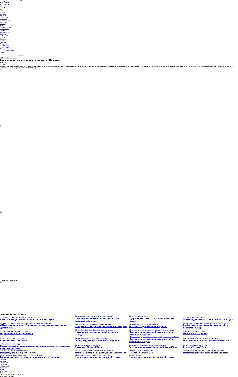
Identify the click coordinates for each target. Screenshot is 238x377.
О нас (2, 10)
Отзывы (2, 52)
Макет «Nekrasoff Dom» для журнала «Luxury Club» (101, 353)
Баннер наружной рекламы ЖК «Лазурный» (97, 340)
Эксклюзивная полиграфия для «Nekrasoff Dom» (153, 347)
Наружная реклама (6, 27)
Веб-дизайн (3, 15)
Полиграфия (4, 17)
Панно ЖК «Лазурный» (195, 333)
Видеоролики (4, 47)
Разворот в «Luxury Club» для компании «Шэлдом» (101, 326)
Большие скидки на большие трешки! (148, 326)
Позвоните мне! (5, 7)
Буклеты (2, 37)
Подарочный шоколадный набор (16, 333)
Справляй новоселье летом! (14, 340)
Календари (3, 42)
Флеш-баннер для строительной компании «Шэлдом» (27, 319)
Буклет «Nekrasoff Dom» (195, 347)
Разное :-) (3, 24)
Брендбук (3, 34)
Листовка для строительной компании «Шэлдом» (208, 319)
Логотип (2, 30)
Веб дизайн (3, 44)
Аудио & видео (5, 20)
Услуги (2, 25)
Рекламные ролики (6, 49)
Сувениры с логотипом (7, 50)
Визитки (2, 40)
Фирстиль (3, 22)
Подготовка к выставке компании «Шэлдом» (206, 340)
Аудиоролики (4, 45)
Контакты (3, 54)
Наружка (3, 14)
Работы (2, 12)
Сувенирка (3, 19)
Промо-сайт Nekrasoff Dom (88, 347)
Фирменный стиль (6, 32)
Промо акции (4, 29)
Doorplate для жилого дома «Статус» (18, 353)
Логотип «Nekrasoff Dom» (142, 353)
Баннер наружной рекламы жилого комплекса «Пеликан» (29, 357)
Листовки (3, 39)
